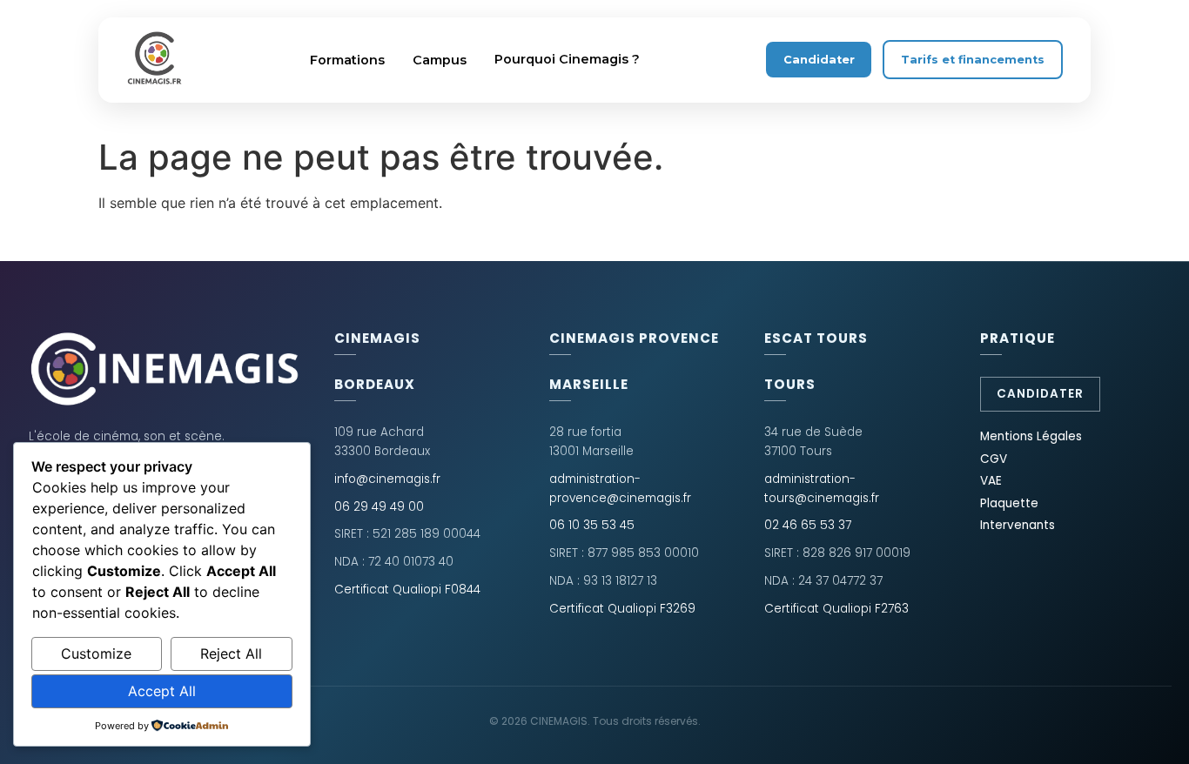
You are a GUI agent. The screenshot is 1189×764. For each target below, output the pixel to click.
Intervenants (1017, 525)
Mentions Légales (1031, 436)
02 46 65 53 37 (807, 525)
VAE (991, 480)
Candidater (819, 59)
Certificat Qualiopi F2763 (836, 608)
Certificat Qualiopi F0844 (407, 589)
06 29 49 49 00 (379, 507)
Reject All (231, 653)
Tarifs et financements (973, 59)
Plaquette (1009, 503)
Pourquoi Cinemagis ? (567, 59)
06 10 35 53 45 (592, 525)
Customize (96, 653)
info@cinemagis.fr (387, 479)
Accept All (162, 691)
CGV (993, 459)
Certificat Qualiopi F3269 (622, 608)
